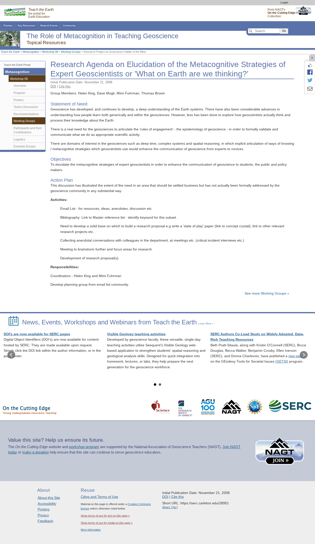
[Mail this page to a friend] (310, 89)
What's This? (170, 507)
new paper (296, 356)
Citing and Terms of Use (99, 497)
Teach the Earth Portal (17, 64)
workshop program (84, 447)
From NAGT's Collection (281, 13)
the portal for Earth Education (41, 13)
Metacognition (31, 51)
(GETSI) (281, 361)
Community (69, 25)
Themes (7, 25)
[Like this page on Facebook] (310, 65)
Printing (43, 509)
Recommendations (26, 114)
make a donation (35, 452)
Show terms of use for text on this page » (105, 515)
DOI (53, 86)
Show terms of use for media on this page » (106, 522)
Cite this (65, 86)
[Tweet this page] (310, 80)
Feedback (45, 521)
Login (284, 2)
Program (19, 93)
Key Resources (26, 25)
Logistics (19, 139)
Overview (20, 86)
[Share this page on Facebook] (310, 72)
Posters (19, 100)
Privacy (43, 515)
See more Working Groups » (267, 293)
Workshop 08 (50, 51)
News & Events (49, 25)
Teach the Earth (10, 51)
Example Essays (25, 146)
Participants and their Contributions (28, 130)
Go (284, 31)
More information (91, 529)
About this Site (49, 498)
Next (304, 355)
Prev (11, 355)
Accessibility (47, 504)
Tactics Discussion (26, 107)
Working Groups (71, 51)
